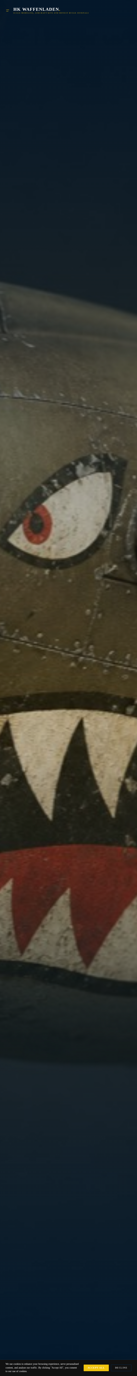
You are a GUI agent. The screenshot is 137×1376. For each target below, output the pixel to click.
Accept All (96, 1368)
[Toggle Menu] (8, 10)
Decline (121, 1368)
